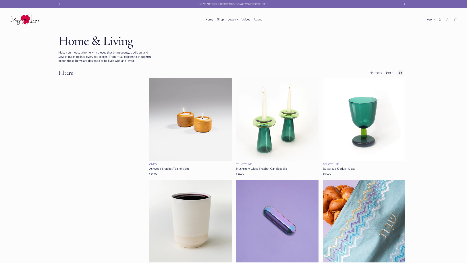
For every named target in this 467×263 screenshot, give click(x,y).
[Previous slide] (60, 4)
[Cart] (456, 20)
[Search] (440, 20)
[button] (389, 73)
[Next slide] (405, 4)
